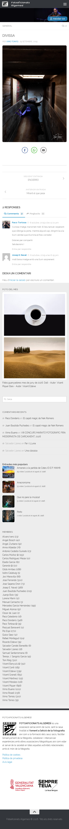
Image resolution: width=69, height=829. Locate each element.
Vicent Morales (9, 682)
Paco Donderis (12, 418)
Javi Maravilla (9, 576)
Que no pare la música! (28, 497)
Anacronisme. (24, 482)
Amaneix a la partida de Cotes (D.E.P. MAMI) (38, 468)
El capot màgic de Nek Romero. (38, 418)
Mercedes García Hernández (16, 605)
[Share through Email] (43, 150)
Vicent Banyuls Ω (11, 663)
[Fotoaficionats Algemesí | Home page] (6, 4)
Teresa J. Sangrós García (14, 656)
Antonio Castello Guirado (14, 551)
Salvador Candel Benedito (15, 645)
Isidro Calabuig (9, 573)
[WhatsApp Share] (34, 150)
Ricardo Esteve (9, 642)
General (7, 26)
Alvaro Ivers (8, 536)
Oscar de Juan (9, 613)
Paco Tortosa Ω (9, 624)
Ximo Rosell (8, 693)
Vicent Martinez (10, 678)
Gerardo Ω (7, 565)
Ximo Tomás (12, 41)
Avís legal (7, 762)
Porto (19, 512)
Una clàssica (31, 450)
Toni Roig (6, 660)
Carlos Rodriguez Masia (14, 558)
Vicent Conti (8, 667)
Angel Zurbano (9, 544)
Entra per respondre (21, 249)
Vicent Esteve (9, 671)
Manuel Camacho (11, 602)
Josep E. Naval (19, 255)
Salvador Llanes (10, 649)
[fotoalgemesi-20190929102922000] (34, 141)
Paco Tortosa (19, 222)
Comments (14, 213)
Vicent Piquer (9, 685)
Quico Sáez (7, 634)
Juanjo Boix (8, 595)
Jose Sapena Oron (11, 584)
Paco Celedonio (9, 616)
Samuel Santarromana (13, 653)
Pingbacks (37, 213)
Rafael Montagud (10, 638)
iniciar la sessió (17, 280)
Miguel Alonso (9, 609)
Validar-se (58, 18)
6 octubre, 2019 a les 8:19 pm (44, 255)
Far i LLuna (30, 443)
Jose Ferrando (9, 580)
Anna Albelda (9, 547)
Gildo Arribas (8, 569)
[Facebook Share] (25, 150)
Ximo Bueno (11, 432)
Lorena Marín (8, 598)
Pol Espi (6, 631)
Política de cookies (11, 754)
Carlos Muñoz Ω (10, 555)
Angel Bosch (8, 540)
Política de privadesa (12, 758)
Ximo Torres (8, 700)
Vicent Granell (9, 674)
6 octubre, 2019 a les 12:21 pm (44, 222)
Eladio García (8, 562)
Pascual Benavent (11, 627)
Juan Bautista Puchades (17, 425)
